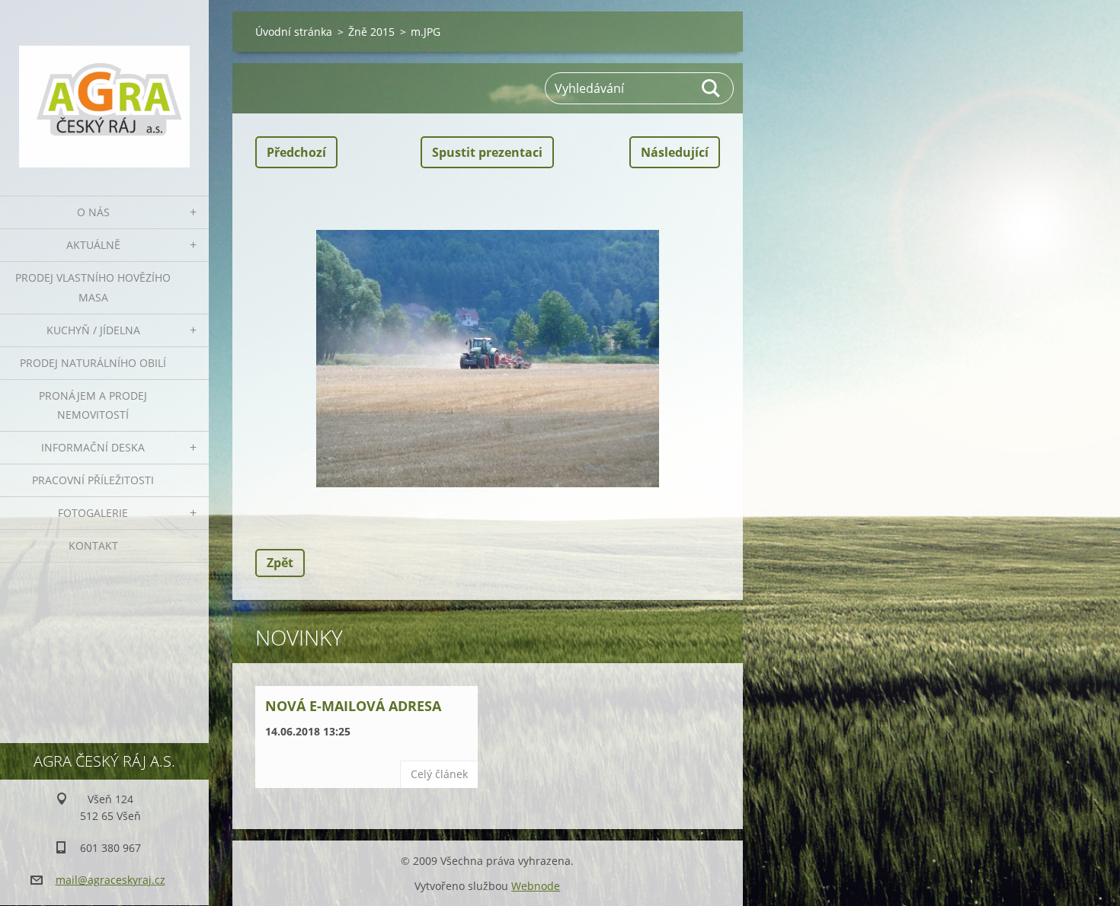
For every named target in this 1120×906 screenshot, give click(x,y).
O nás (93, 212)
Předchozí (296, 152)
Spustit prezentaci (487, 152)
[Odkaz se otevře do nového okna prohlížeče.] (487, 358)
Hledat (712, 88)
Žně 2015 (371, 31)
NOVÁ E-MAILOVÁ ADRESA (353, 706)
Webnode (535, 886)
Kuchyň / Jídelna (93, 330)
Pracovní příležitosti (93, 480)
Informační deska (93, 447)
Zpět (280, 562)
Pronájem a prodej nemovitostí (93, 405)
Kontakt (93, 545)
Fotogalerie (93, 513)
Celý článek (439, 774)
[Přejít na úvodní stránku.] (104, 88)
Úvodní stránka (293, 31)
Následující (675, 152)
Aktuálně (93, 245)
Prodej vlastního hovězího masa (93, 287)
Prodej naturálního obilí (93, 363)
